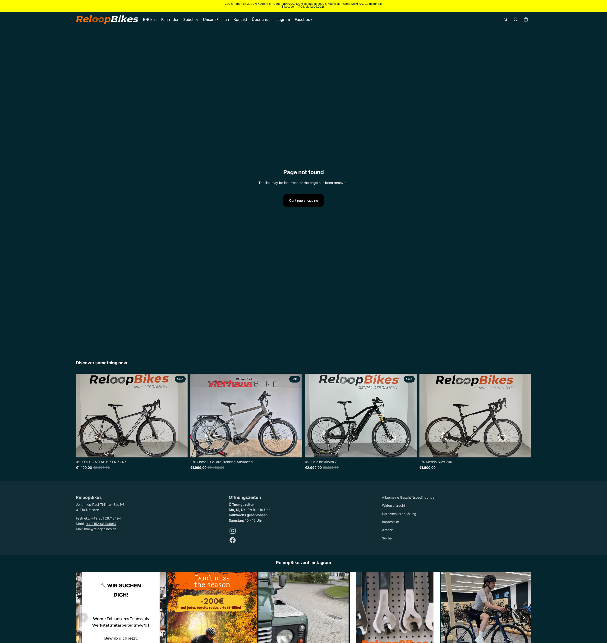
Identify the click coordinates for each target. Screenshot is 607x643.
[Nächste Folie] (180, 415)
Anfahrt (388, 530)
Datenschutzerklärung (399, 514)
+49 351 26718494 (106, 518)
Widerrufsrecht (393, 505)
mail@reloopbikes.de (100, 529)
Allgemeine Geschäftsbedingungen (409, 497)
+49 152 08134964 (101, 524)
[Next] (524, 617)
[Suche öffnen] (505, 19)
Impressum (390, 522)
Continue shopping (303, 200)
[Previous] (83, 617)
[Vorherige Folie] (83, 415)
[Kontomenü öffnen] (515, 19)
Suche (387, 538)
